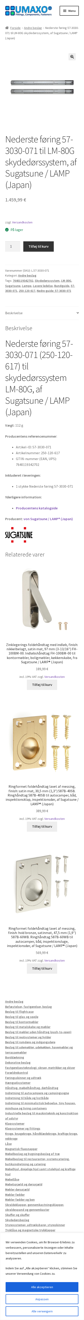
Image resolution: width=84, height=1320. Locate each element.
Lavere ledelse (43, 286)
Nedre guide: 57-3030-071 (54, 291)
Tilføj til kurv (38, 246)
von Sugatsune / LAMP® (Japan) (48, 519)
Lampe (26, 286)
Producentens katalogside (37, 508)
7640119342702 (23, 281)
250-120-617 (27, 291)
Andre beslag (33, 28)
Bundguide (61, 286)
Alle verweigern (42, 1311)
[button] (72, 56)
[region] (42, 1276)
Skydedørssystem (47, 281)
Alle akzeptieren (42, 1287)
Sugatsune (12, 286)
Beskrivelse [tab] (14, 313)
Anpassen (42, 1299)
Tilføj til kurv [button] (42, 684)
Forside (15, 28)
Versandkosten (22, 222)
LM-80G (66, 281)
